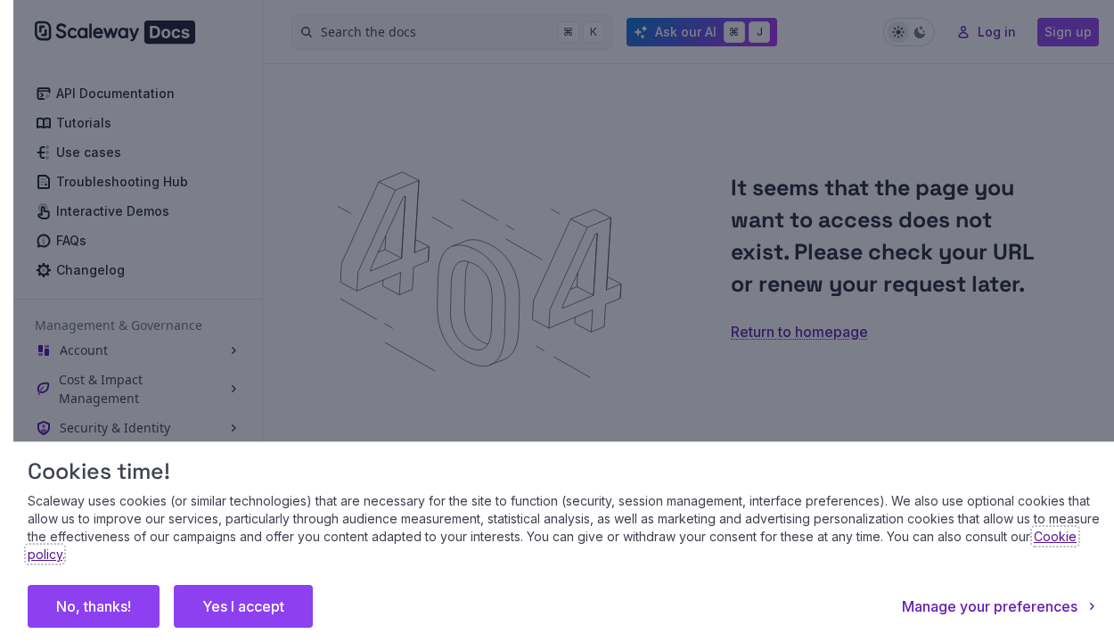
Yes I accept (243, 606)
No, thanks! (93, 606)
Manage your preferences (989, 606)
